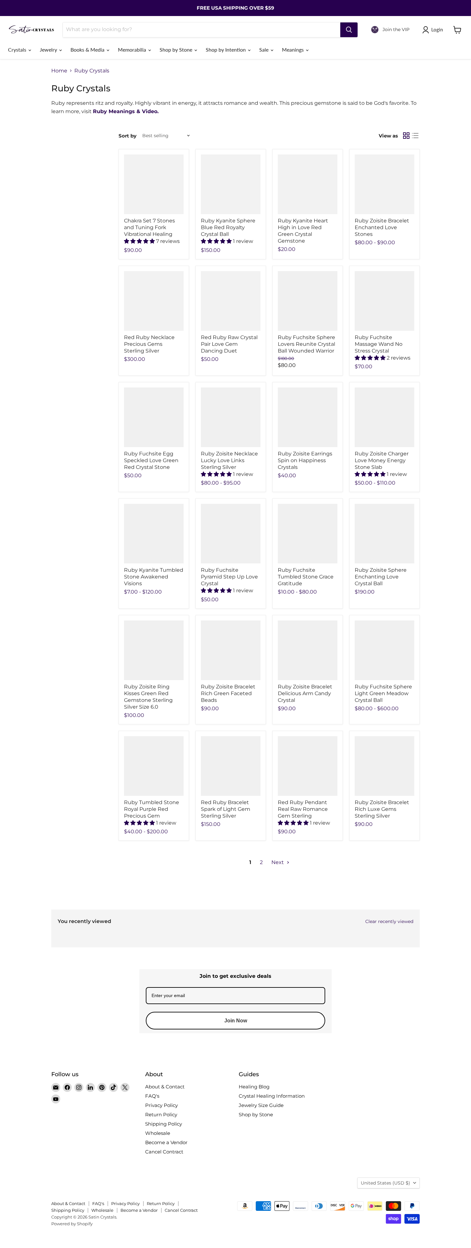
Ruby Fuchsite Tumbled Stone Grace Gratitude (306, 577)
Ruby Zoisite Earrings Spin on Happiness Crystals (305, 460)
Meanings (293, 49)
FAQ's (152, 1096)
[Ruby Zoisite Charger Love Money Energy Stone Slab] (384, 417)
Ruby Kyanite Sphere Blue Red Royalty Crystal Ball (228, 227)
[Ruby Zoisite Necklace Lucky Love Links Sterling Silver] (230, 417)
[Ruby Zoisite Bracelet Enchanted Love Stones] (384, 184)
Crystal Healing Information (272, 1096)
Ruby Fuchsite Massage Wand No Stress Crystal (378, 344)
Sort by (127, 135)
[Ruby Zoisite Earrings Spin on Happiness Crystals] (307, 417)
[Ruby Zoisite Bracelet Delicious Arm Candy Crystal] (307, 650)
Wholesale (157, 1133)
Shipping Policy (163, 1124)
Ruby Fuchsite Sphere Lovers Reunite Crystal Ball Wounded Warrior (306, 344)
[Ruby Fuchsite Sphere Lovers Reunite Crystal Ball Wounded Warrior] (307, 301)
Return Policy (161, 1114)
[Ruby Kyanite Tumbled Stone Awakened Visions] (154, 533)
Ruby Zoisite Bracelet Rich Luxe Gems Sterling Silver (382, 809)
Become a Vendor (166, 1142)
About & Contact (165, 1087)
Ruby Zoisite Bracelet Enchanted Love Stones (382, 227)
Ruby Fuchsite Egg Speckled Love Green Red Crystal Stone (151, 460)
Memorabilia (132, 49)
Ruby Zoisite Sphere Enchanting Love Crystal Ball (381, 577)
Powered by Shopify (72, 1223)
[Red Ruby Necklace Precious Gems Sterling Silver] (154, 301)
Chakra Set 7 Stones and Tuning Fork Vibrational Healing (149, 227)
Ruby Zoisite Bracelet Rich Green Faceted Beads (228, 693)
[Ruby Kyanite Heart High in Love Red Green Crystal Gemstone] (307, 184)
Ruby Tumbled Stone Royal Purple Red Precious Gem (151, 809)
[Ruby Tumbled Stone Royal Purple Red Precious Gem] (154, 766)
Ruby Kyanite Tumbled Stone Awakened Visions (153, 577)
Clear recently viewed (389, 921)
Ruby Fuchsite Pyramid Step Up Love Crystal (229, 577)
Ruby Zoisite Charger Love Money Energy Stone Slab (382, 460)
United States (385, 1183)
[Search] (349, 29)
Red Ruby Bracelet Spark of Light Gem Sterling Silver (225, 809)
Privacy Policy (161, 1105)
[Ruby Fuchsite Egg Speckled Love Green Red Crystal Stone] (154, 417)
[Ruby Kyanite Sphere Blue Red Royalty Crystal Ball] (230, 184)
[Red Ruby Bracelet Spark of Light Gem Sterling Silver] (230, 766)
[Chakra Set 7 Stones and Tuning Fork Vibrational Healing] (154, 184)
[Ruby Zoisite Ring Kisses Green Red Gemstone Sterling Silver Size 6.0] (154, 650)
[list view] (415, 135)
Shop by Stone (177, 49)
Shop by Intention (226, 49)
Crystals (18, 49)
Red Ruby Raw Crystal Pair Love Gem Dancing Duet (229, 344)
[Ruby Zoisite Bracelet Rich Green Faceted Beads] (230, 650)
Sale (264, 49)
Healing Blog (254, 1087)
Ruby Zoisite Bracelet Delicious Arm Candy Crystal (305, 693)
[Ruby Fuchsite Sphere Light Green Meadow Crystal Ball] (384, 650)
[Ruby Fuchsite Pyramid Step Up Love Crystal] (230, 533)
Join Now (235, 1020)
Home (59, 71)
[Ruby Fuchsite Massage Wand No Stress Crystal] (384, 301)
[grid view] (406, 135)
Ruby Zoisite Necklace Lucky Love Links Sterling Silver (229, 460)
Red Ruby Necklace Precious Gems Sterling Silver (149, 344)
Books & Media (88, 49)
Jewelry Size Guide (261, 1105)
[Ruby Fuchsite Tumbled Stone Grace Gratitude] (307, 533)
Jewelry (49, 49)
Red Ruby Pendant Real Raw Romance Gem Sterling (303, 809)
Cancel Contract (164, 1152)
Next (278, 862)
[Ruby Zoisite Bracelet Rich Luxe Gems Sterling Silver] (384, 766)
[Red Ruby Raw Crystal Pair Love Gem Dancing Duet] (230, 301)
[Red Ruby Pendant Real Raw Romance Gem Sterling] (307, 766)
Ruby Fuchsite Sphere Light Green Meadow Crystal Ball (383, 693)
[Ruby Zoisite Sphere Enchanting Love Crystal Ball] (384, 533)
